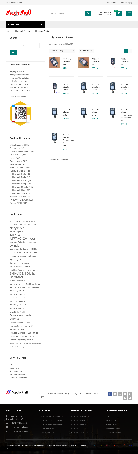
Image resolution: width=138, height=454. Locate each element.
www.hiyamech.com (81, 424)
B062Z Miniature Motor (125, 61)
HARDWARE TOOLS (19, 200)
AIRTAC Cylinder (22, 238)
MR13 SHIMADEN (16, 266)
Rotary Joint (32, 270)
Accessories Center (18, 196)
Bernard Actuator (18, 242)
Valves (12, 158)
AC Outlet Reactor (29, 221)
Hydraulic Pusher (19, 180)
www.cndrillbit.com (80, 432)
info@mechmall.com (14, 3)
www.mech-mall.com (81, 416)
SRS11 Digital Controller (18, 291)
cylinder (15, 245)
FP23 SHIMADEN (15, 252)
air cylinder (17, 228)
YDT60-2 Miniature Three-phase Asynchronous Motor (127, 114)
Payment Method (56, 393)
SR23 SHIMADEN (17, 287)
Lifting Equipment (17, 145)
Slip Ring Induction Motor (18, 280)
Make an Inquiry (126, 3)
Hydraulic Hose (19, 190)
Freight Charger (72, 393)
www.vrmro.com (79, 428)
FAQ (12, 365)
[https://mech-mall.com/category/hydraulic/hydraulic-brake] (126, 51)
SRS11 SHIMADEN (17, 294)
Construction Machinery (20, 151)
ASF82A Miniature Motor (96, 61)
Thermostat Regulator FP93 (20, 322)
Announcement (16, 371)
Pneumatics (15, 148)
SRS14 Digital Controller (19, 305)
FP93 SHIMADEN (30, 252)
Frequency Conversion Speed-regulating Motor (23, 258)
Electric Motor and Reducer (52, 424)
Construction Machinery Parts (53, 416)
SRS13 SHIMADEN (17, 301)
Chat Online (85, 393)
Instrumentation (47, 428)
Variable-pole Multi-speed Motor (22, 336)
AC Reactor (13, 224)
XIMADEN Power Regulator (18, 347)
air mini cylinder (17, 231)
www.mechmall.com (81, 420)
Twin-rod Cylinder (17, 333)
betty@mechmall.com (19, 74)
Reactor (28, 266)
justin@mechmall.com (19, 81)
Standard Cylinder (17, 312)
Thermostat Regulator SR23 (22, 326)
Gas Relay (13, 263)
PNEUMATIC (15, 155)
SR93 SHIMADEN (33, 287)
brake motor (33, 242)
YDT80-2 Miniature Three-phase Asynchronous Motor (69, 140)
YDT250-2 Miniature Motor (67, 112)
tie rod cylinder (17, 329)
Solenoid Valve (16, 284)
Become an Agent (17, 374)
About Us (42, 393)
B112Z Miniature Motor (67, 87)
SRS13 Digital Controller (19, 298)
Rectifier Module (17, 270)
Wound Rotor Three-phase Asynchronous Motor (25, 343)
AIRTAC (16, 235)
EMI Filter (34, 249)
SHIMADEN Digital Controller (22, 275)
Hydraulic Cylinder (20, 187)
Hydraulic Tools (19, 193)
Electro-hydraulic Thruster (19, 249)
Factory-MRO (16, 203)
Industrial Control (17, 167)
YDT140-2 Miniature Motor (125, 87)
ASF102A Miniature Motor (67, 61)
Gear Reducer (16, 164)
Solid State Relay (32, 284)
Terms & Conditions (18, 377)
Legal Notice (15, 368)
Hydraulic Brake (19, 177)
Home (8, 31)
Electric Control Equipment (51, 420)
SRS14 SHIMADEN (17, 308)
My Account (111, 3)
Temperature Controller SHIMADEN (21, 317)
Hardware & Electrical (49, 432)
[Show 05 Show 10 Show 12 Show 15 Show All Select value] (86, 51)
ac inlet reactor (15, 221)
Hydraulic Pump (19, 184)
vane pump (33, 333)
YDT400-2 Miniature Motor (96, 112)
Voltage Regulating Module (21, 340)
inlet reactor (24, 263)
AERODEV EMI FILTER (28, 224)
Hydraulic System (23, 31)
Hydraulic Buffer (19, 174)
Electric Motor (16, 161)
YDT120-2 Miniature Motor (96, 87)
